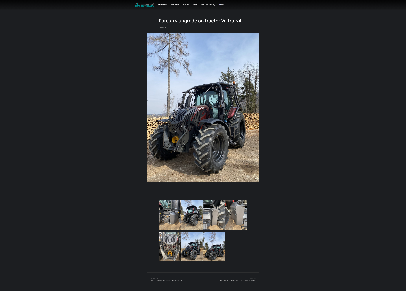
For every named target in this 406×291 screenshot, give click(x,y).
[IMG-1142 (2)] (236, 216)
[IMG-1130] (214, 248)
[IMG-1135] (192, 248)
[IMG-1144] (214, 216)
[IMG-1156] (170, 216)
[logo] (144, 4)
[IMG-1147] (192, 216)
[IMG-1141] (170, 248)
